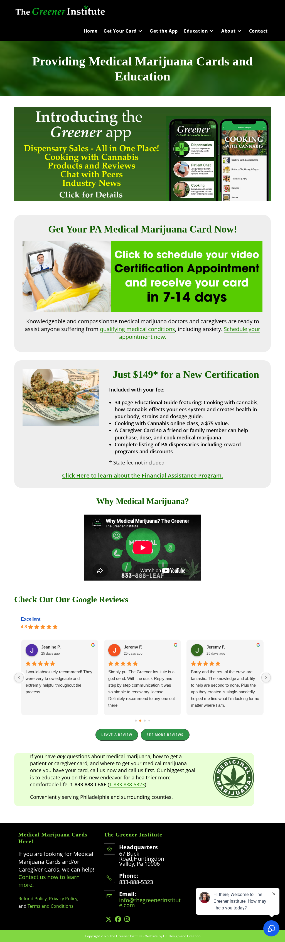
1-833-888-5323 (127, 784)
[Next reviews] (266, 677)
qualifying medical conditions (137, 329)
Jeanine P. (51, 647)
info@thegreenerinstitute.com (150, 902)
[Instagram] (127, 919)
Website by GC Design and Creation (172, 936)
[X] (108, 919)
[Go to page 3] (149, 720)
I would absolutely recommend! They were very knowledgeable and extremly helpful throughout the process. (59, 681)
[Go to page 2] (145, 721)
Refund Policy (32, 898)
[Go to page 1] (140, 721)
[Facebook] (118, 919)
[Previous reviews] (19, 677)
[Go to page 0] (136, 721)
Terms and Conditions (50, 906)
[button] (142, 154)
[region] (142, 154)
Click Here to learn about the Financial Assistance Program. (142, 475)
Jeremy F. (133, 647)
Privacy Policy (63, 898)
